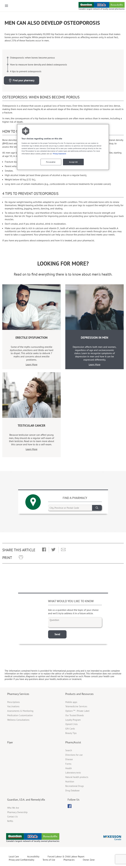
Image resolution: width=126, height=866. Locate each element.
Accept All (73, 162)
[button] (44, 550)
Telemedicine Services (76, 706)
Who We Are (13, 807)
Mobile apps (71, 702)
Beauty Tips (71, 733)
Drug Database (72, 790)
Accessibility (33, 856)
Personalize (50, 162)
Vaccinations (13, 706)
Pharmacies (69, 859)
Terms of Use (49, 859)
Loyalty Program (73, 719)
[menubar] (69, 806)
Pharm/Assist (73, 742)
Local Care (14, 856)
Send (57, 634)
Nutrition (69, 781)
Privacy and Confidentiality (21, 859)
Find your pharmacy (23, 80)
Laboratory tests (73, 772)
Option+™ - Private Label (77, 710)
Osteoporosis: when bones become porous (32, 57)
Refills (10, 821)
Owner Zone (89, 859)
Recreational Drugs (74, 786)
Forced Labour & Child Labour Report (66, 856)
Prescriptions (13, 702)
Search (68, 750)
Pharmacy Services (18, 694)
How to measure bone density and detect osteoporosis (38, 64)
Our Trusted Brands (74, 715)
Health (68, 768)
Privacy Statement (59, 153)
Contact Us (12, 816)
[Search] (97, 508)
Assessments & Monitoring (20, 710)
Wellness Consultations (18, 719)
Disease (69, 759)
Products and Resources (79, 694)
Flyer (10, 742)
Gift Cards (70, 728)
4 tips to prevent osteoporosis (25, 71)
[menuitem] (69, 806)
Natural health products (76, 777)
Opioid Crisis (71, 724)
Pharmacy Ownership (17, 812)
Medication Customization (20, 715)
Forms (68, 763)
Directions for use (74, 754)
